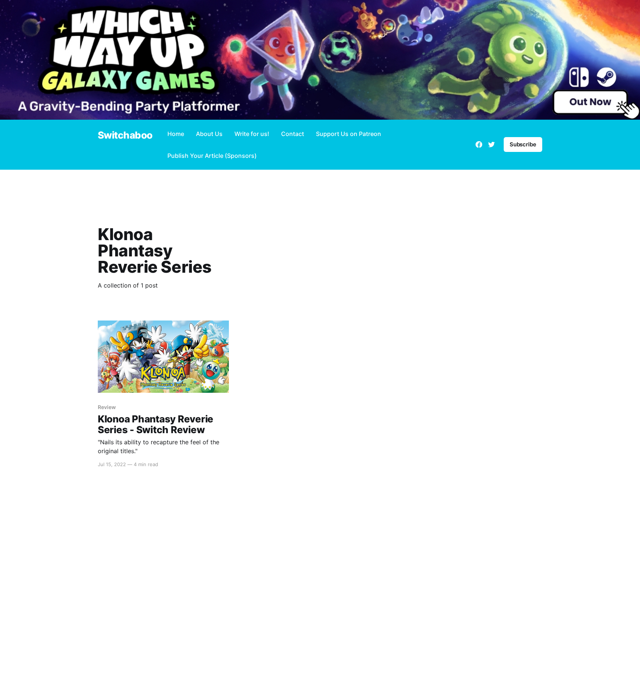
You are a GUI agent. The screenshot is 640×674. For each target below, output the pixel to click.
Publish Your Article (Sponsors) (212, 155)
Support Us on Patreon (348, 133)
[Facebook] (479, 144)
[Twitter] (491, 144)
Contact (292, 133)
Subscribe (523, 144)
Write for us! (251, 133)
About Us (209, 133)
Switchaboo (125, 135)
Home (175, 133)
